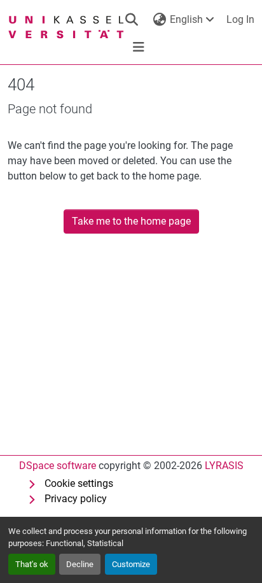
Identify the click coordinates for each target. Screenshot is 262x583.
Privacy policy (76, 499)
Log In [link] (240, 19)
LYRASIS (224, 466)
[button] (132, 19)
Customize (131, 564)
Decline (79, 564)
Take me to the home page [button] (131, 221)
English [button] (186, 19)
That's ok (31, 564)
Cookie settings (79, 483)
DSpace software (57, 466)
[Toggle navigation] (138, 47)
